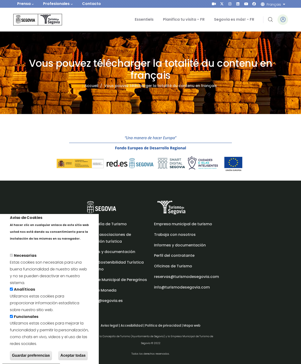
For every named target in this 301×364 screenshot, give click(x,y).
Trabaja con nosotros (175, 234)
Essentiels (144, 19)
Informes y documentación (180, 245)
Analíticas (24, 289)
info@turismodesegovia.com (182, 287)
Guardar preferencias (31, 355)
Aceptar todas (73, 355)
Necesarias (25, 255)
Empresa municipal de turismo (183, 224)
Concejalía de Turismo (105, 224)
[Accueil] (31, 20)
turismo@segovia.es (103, 300)
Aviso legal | (111, 325)
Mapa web (191, 325)
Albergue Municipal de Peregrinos (115, 279)
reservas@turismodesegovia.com (186, 276)
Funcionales (26, 316)
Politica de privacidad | (164, 325)
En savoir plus (23, 245)
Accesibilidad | (133, 325)
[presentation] (214, 3)
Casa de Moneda (99, 290)
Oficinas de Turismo (173, 266)
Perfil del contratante (174, 255)
